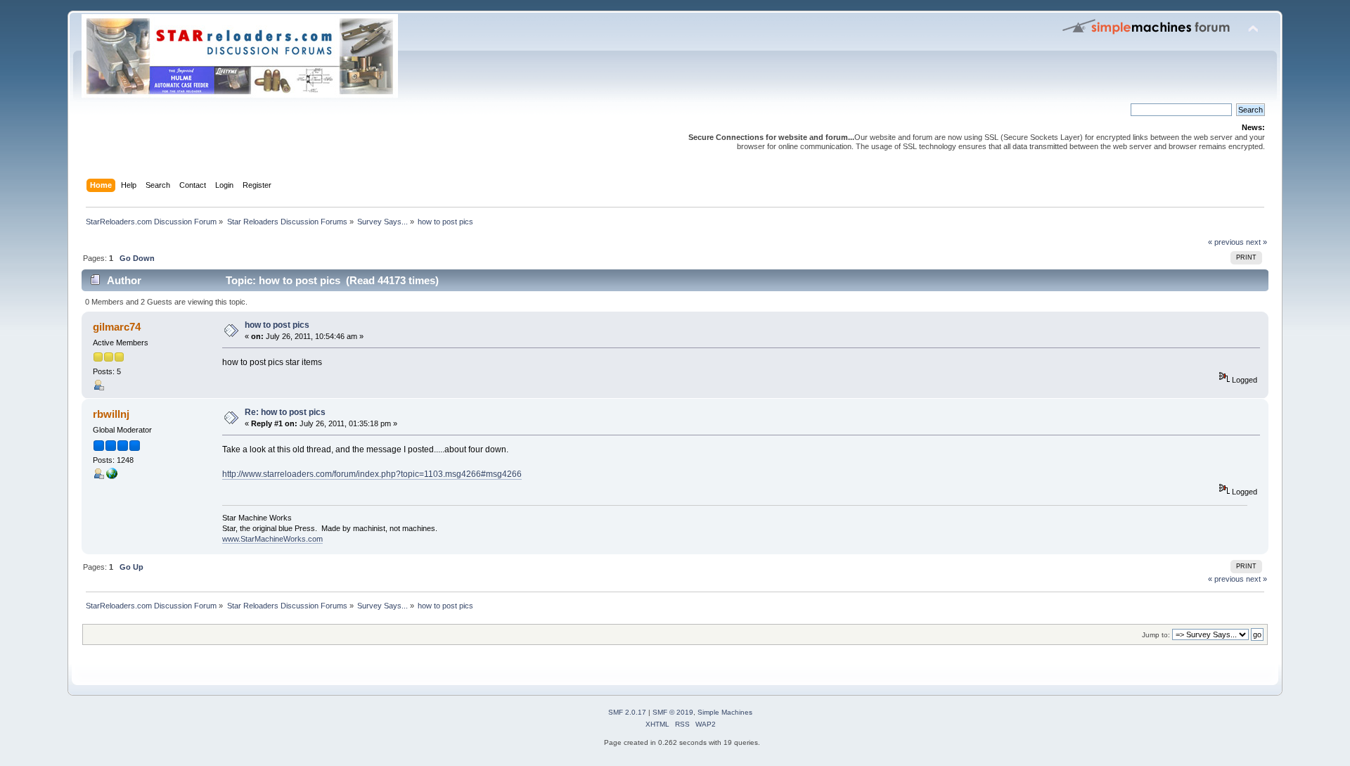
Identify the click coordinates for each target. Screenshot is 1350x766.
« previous (1226, 242)
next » (1256, 242)
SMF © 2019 (672, 712)
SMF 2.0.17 (627, 712)
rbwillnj (111, 414)
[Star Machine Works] (111, 476)
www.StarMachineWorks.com (272, 539)
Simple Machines (725, 712)
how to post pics (277, 325)
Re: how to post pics (285, 412)
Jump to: (1156, 635)
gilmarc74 (117, 327)
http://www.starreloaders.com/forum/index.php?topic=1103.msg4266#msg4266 (372, 474)
